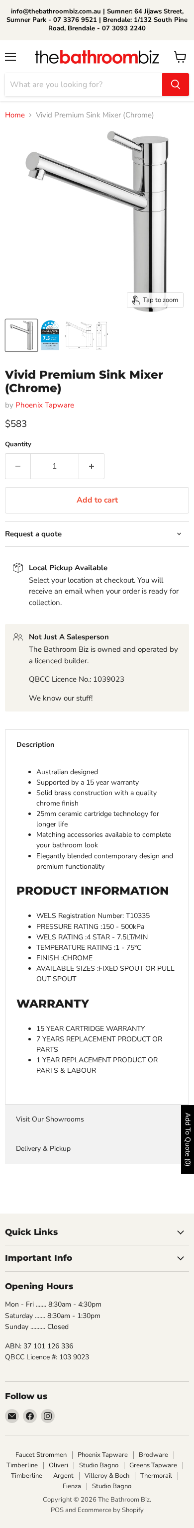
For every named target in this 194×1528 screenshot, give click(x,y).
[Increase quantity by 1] (91, 466)
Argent (63, 1475)
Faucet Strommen (41, 1454)
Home (15, 115)
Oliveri (58, 1465)
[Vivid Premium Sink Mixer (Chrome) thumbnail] (50, 335)
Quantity (18, 444)
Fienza (72, 1486)
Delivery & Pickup (43, 1148)
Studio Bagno (98, 1465)
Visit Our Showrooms (50, 1119)
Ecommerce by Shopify (111, 1510)
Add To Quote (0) (188, 1139)
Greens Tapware (153, 1465)
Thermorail (156, 1475)
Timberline (22, 1465)
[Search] (175, 84)
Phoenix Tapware (44, 405)
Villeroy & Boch (107, 1475)
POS (57, 1510)
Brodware (153, 1454)
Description (35, 744)
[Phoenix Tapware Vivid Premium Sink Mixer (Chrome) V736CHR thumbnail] (21, 335)
